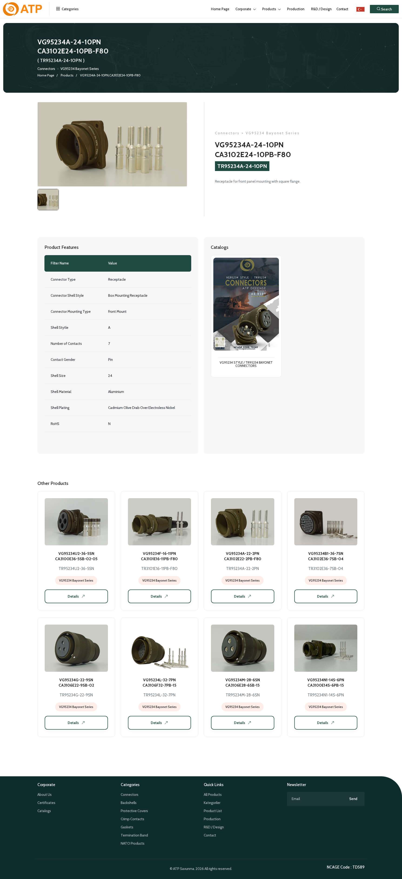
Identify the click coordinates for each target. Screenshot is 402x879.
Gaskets (127, 827)
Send (353, 799)
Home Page (45, 75)
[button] (384, 9)
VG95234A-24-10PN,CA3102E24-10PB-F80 (110, 75)
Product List (213, 811)
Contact (342, 9)
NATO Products (132, 843)
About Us (44, 795)
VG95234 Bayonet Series (79, 69)
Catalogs (44, 811)
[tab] (48, 199)
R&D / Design (214, 827)
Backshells (129, 803)
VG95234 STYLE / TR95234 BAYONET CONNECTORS (246, 364)
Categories (70, 9)
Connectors (46, 69)
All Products (213, 795)
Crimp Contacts (132, 819)
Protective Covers (134, 811)
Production (212, 819)
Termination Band (134, 835)
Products (67, 75)
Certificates (46, 803)
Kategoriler (212, 803)
